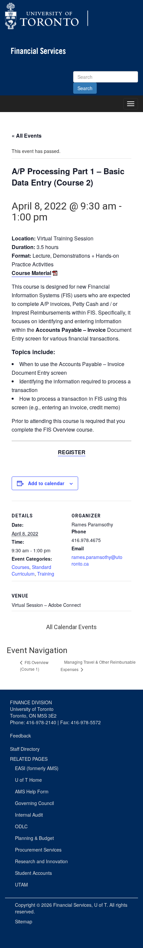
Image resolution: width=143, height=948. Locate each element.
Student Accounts (33, 873)
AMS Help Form (32, 791)
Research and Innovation (41, 861)
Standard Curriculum (31, 570)
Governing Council (34, 803)
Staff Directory (25, 748)
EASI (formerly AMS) (37, 768)
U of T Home (28, 779)
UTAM (21, 884)
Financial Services (72, 904)
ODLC (21, 826)
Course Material (31, 273)
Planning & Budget (34, 838)
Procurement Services (38, 849)
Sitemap (23, 921)
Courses (20, 567)
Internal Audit (29, 814)
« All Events (27, 135)
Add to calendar (46, 483)
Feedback (20, 735)
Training (45, 573)
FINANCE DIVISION (31, 702)
